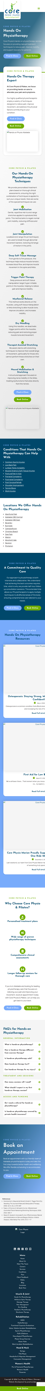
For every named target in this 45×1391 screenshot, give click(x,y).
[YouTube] (30, 1249)
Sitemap (37, 1379)
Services (22, 1269)
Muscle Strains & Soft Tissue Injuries (20, 470)
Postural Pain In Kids (13, 473)
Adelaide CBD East (12, 520)
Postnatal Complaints (14, 479)
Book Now (22, 1288)
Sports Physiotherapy (22, 1331)
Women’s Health (22, 1369)
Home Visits (22, 1341)
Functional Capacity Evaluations (22, 1325)
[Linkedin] (15, 1249)
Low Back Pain (10, 465)
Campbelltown (11, 528)
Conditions (22, 1272)
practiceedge (31, 1382)
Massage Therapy (22, 1302)
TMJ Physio (22, 1354)
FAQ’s (22, 1280)
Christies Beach (11, 531)
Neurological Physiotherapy (22, 1336)
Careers (22, 1266)
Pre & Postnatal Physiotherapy (22, 1367)
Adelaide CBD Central (13, 517)
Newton (8, 543)
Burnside (8, 525)
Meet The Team (22, 1264)
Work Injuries (10, 491)
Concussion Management (22, 1359)
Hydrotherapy (22, 1323)
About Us (22, 1261)
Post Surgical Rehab (13, 482)
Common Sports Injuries (15, 462)
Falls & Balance (22, 1333)
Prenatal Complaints (13, 476)
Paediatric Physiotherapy (22, 1309)
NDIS (22, 1320)
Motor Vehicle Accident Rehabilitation (22, 1328)
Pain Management (23, 1304)
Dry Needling (22, 1307)
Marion (8, 537)
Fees (22, 1274)
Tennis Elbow (10, 488)
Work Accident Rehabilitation (22, 1344)
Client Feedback (22, 1277)
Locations (22, 1285)
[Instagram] (22, 1249)
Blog (22, 1283)
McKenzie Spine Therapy (22, 1299)
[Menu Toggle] (39, 8)
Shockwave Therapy (22, 1312)
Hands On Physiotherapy (22, 1297)
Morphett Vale (11, 540)
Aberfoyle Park (11, 514)
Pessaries (22, 1372)
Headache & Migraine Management (23, 1356)
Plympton (9, 546)
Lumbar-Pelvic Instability (15, 468)
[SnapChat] (26, 1249)
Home (22, 1258)
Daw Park (8, 534)
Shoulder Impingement (14, 485)
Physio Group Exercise (22, 1339)
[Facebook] (19, 1249)
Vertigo (22, 1351)
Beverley (8, 523)
